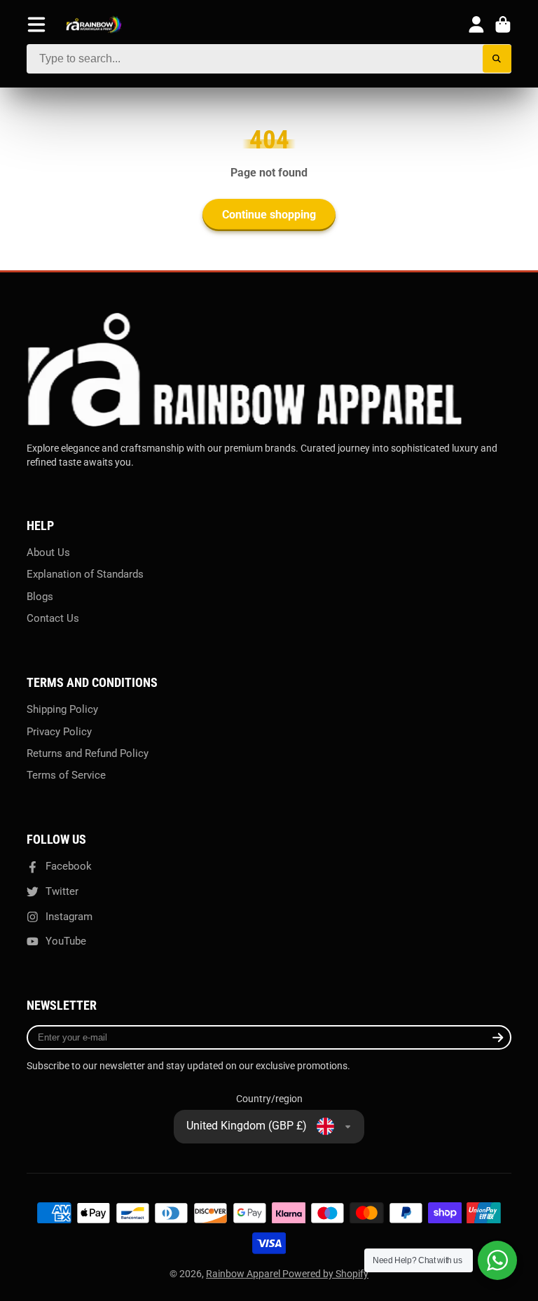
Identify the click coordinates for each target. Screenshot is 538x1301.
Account (476, 24)
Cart (503, 24)
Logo (94, 24)
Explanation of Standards (85, 574)
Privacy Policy (59, 731)
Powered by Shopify (325, 1273)
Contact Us (53, 618)
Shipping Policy (62, 709)
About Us (48, 552)
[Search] (497, 59)
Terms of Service (66, 775)
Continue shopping (269, 214)
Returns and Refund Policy (88, 753)
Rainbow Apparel (244, 1273)
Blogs (40, 596)
